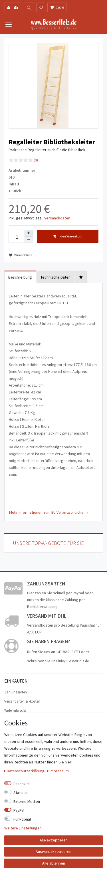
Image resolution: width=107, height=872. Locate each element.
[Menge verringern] (29, 240)
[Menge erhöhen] (29, 233)
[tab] (81, 277)
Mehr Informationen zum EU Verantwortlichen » (48, 512)
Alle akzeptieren (54, 840)
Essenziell (22, 783)
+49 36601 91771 (68, 651)
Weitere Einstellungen (23, 828)
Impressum (59, 770)
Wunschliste (23, 255)
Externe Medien (26, 801)
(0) (36, 160)
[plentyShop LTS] (53, 24)
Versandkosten (57, 218)
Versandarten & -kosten (22, 701)
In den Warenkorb (69, 236)
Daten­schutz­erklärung (26, 770)
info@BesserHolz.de (73, 661)
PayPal (18, 810)
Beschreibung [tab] (20, 277)
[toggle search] (29, 7)
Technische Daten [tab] (55, 277)
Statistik (20, 792)
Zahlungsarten (15, 692)
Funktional (22, 819)
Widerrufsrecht (15, 710)
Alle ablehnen (53, 863)
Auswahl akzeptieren (53, 851)
